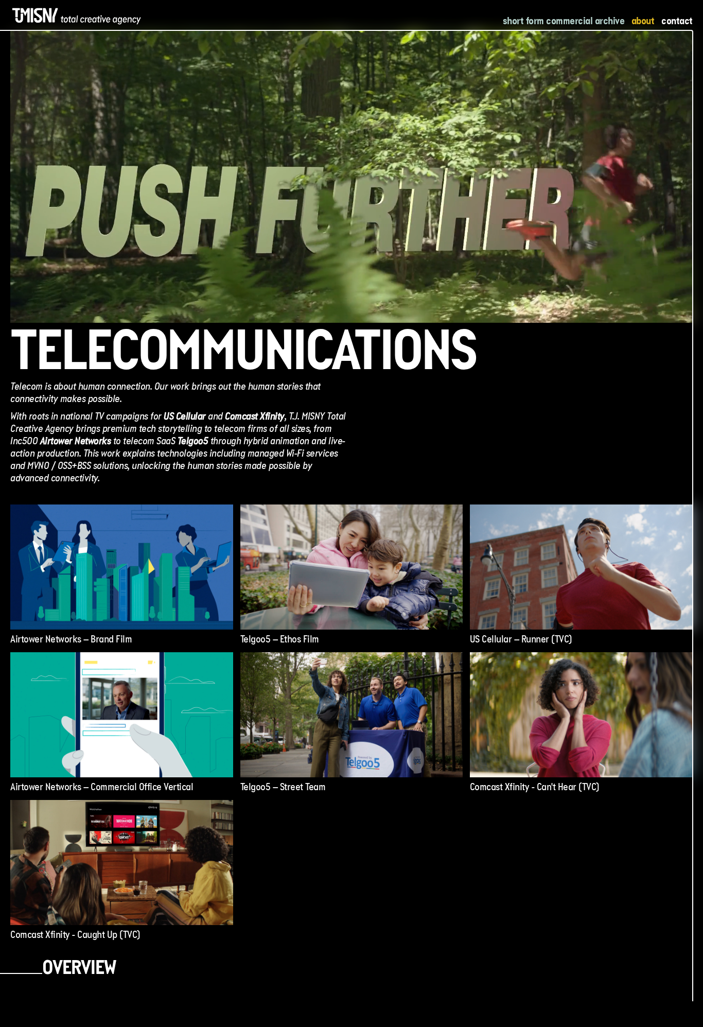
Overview (79, 969)
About (643, 20)
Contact (677, 20)
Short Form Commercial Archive (564, 20)
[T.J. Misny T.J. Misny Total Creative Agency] (77, 15)
